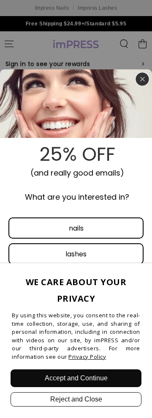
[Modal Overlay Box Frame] (76, 209)
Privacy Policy (87, 356)
